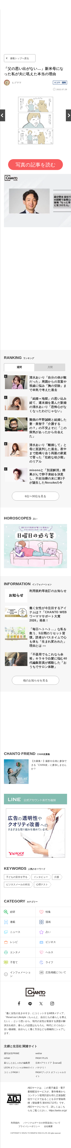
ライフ (49, 962)
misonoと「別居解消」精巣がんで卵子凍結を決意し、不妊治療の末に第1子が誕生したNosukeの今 (47, 476)
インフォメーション (20, 974)
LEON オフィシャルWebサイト (19, 1067)
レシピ (14, 942)
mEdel (7, 1058)
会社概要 (48, 1126)
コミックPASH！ (12, 1072)
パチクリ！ (41, 1067)
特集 (48, 911)
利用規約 (15, 1123)
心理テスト (42, 884)
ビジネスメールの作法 (18, 884)
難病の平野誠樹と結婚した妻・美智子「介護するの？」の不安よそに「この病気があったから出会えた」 (48, 428)
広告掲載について (56, 972)
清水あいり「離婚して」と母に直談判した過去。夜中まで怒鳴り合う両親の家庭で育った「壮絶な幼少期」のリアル (48, 453)
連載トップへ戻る (19, 58)
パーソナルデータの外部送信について (41, 1123)
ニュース (15, 931)
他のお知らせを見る (35, 680)
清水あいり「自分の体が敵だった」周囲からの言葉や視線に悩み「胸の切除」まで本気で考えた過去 (48, 383)
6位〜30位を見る (35, 496)
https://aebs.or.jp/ (58, 1110)
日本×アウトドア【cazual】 (49, 1063)
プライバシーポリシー (29, 1126)
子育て (14, 962)
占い (48, 931)
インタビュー (41, 877)
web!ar (39, 1053)
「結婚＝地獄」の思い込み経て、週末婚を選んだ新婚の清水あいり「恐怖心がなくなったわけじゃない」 (48, 405)
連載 (12, 921)
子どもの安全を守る (16, 877)
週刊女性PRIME (11, 1053)
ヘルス (49, 952)
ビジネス (51, 942)
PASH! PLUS (42, 1058)
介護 (56, 877)
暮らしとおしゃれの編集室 (17, 1063)
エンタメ (15, 952)
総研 (12, 911)
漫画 (48, 921)
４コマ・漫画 (60, 82)
